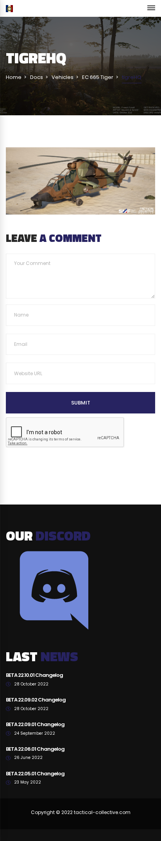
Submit (80, 402)
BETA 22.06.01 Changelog (35, 749)
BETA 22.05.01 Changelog (35, 773)
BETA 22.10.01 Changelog (34, 675)
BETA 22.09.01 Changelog (35, 724)
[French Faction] (9, 8)
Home (13, 77)
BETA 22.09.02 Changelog (36, 699)
